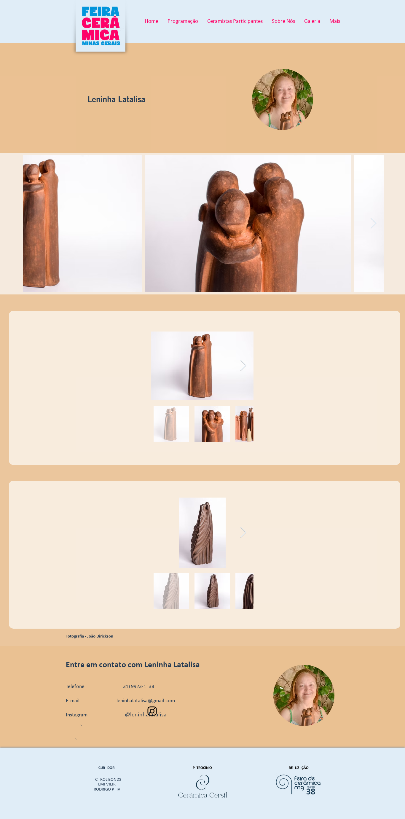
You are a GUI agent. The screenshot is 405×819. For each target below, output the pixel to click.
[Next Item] (373, 223)
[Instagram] (152, 711)
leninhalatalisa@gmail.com (146, 701)
